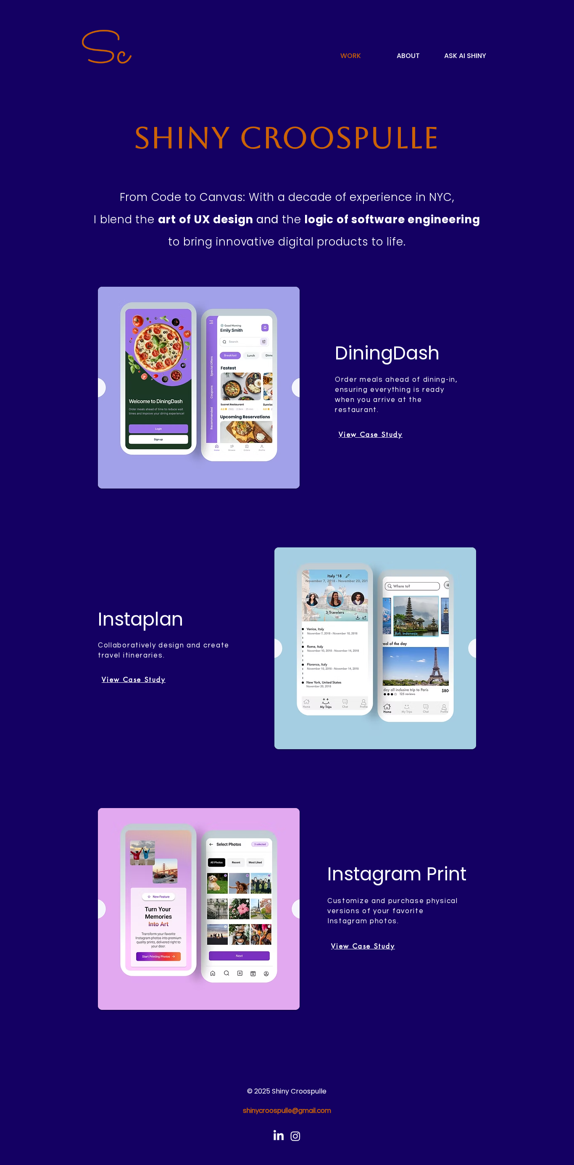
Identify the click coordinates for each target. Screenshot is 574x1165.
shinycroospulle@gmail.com (287, 1111)
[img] (106, 63)
